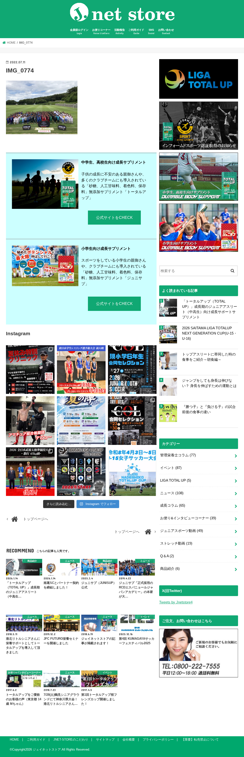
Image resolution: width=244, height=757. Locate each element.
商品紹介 (170, 569)
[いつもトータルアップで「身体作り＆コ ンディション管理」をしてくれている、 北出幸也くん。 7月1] (81, 369)
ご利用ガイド (136, 31)
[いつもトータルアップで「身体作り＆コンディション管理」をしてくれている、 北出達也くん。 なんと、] (30, 420)
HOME (14, 739)
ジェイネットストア (47, 749)
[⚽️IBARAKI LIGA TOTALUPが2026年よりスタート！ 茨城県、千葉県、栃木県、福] (81, 471)
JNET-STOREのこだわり (70, 739)
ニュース (171, 493)
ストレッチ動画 (176, 543)
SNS (151, 31)
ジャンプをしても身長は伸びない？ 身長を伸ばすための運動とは (209, 383)
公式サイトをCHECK (114, 217)
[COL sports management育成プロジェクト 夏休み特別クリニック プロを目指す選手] (30, 369)
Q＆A (167, 556)
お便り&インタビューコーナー (188, 518)
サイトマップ (105, 739)
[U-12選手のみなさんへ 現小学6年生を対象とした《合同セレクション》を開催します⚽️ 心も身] (132, 369)
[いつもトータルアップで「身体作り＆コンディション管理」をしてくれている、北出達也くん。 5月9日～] (30, 471)
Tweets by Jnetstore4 (176, 602)
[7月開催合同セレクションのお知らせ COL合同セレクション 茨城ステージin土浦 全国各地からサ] (132, 420)
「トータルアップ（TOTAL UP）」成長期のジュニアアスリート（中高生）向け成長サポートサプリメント (209, 309)
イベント (171, 468)
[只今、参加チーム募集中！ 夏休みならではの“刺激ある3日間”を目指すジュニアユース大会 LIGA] (81, 420)
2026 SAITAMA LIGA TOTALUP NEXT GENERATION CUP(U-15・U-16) (209, 333)
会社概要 (128, 739)
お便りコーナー (101, 31)
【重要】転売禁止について (200, 739)
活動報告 (119, 31)
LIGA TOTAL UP (175, 480)
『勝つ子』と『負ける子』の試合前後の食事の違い (209, 409)
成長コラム (172, 505)
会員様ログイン (79, 31)
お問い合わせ (166, 31)
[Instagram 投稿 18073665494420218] (132, 471)
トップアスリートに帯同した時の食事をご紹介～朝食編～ (209, 356)
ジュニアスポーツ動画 (181, 531)
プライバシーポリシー (158, 739)
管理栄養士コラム (178, 455)
